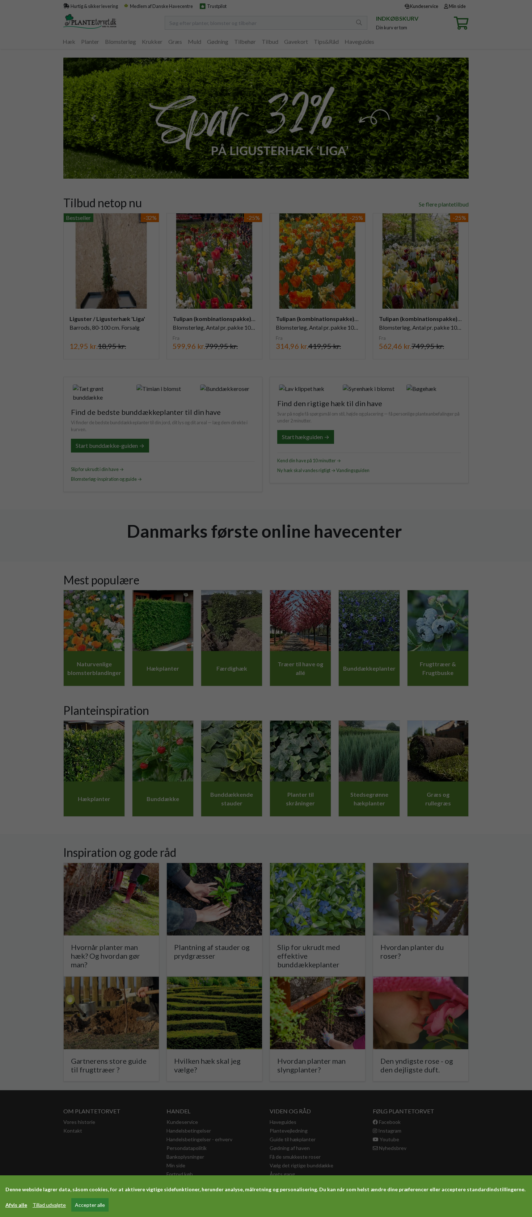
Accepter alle (90, 1205)
